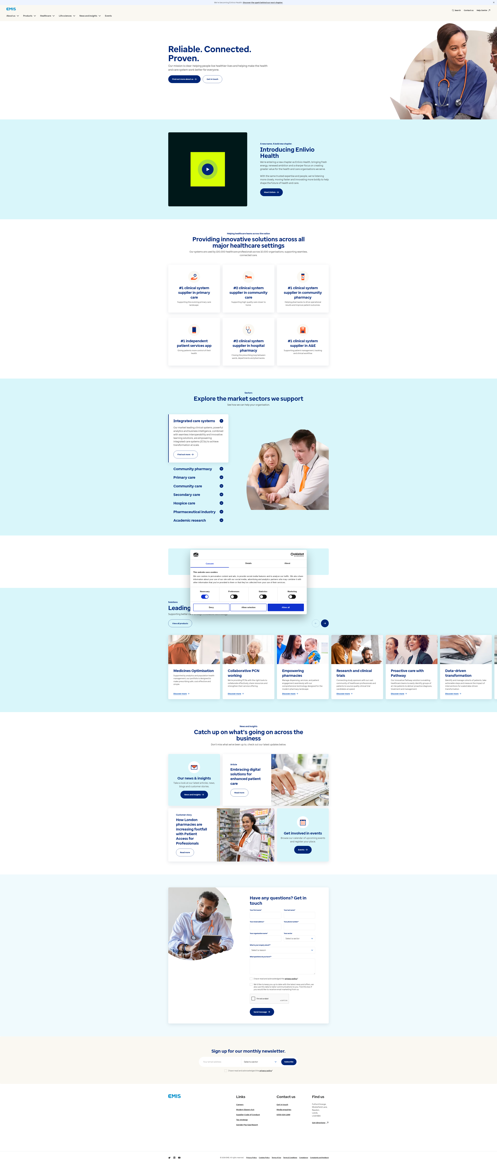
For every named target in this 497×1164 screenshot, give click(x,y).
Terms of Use (276, 1157)
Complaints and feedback (319, 1157)
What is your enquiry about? (260, 945)
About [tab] (287, 563)
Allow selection (249, 607)
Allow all (286, 607)
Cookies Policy (264, 1157)
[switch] (234, 597)
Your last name (289, 910)
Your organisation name (259, 933)
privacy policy (291, 978)
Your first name (256, 910)
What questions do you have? (260, 957)
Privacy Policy (251, 1157)
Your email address (257, 922)
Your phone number (291, 922)
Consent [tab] (210, 564)
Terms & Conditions (290, 1157)
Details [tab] (248, 563)
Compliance (303, 1157)
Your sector (288, 933)
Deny (211, 607)
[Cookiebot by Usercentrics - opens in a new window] (292, 555)
